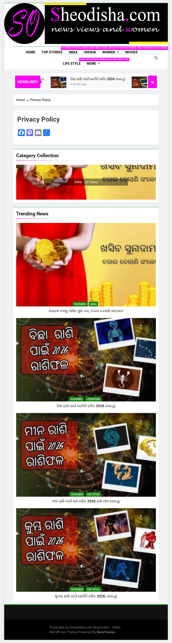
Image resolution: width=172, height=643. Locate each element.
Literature (93, 399)
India (73, 52)
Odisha (91, 50)
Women (112, 50)
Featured (80, 304)
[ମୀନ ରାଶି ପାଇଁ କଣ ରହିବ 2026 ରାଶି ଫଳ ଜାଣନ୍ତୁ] (127, 84)
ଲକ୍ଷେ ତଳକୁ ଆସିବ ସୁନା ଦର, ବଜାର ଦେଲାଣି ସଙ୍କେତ (86, 311)
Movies (133, 50)
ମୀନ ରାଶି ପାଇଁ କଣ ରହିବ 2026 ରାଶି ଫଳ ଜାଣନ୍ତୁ (86, 501)
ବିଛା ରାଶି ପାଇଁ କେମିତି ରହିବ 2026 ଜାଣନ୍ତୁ (86, 79)
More (95, 62)
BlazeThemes (106, 632)
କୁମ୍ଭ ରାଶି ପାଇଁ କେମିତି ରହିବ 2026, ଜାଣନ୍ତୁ (86, 596)
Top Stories (54, 50)
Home (30, 52)
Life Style (73, 62)
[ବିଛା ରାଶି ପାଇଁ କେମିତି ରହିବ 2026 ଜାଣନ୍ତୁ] (46, 84)
